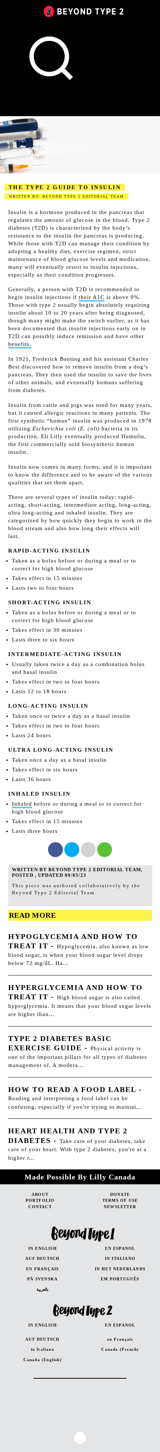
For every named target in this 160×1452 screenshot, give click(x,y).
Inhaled (22, 804)
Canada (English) (42, 1359)
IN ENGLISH (42, 1248)
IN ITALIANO (120, 1258)
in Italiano (42, 1349)
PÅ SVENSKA (42, 1279)
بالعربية (42, 1289)
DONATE (120, 1194)
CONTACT (39, 1206)
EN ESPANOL (120, 1248)
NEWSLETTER (120, 1206)
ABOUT (40, 1194)
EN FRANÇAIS (42, 1269)
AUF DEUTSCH (42, 1258)
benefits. (19, 344)
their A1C (92, 297)
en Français (120, 1339)
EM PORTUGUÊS (120, 1279)
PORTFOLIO (40, 1200)
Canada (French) (120, 1349)
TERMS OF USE (120, 1200)
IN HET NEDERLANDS (120, 1269)
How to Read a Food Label (72, 1089)
